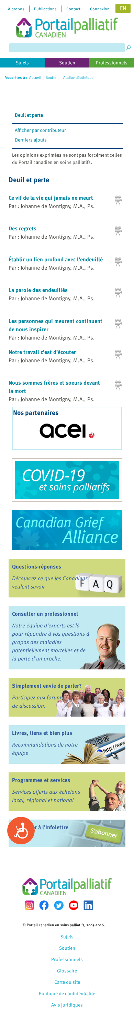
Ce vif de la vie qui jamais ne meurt (51, 198)
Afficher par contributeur (40, 130)
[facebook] (44, 905)
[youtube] (73, 905)
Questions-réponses (36, 566)
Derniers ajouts (31, 139)
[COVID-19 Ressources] (67, 480)
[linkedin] (88, 905)
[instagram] (29, 905)
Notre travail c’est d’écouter (42, 352)
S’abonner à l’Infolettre (40, 827)
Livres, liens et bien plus (42, 733)
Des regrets (22, 228)
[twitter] (59, 905)
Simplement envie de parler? (47, 685)
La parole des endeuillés (38, 290)
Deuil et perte (29, 114)
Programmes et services (41, 780)
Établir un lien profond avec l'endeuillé (56, 259)
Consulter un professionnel (45, 614)
